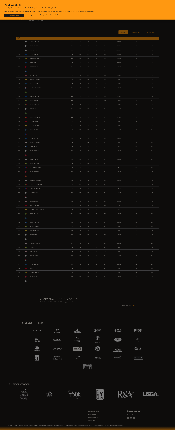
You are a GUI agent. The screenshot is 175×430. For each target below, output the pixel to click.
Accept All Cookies (14, 15)
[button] (37, 15)
